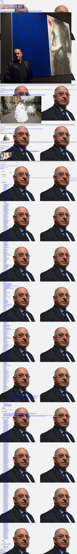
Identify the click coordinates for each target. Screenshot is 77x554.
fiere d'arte (5, 281)
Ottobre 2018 (5, 487)
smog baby (41, 128)
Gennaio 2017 (5, 502)
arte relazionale (5, 239)
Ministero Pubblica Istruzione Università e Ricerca (38, 89)
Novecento (5, 344)
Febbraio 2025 (5, 432)
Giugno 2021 (5, 464)
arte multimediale (6, 233)
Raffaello (5, 363)
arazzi (4, 198)
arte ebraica (5, 214)
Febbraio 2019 (5, 484)
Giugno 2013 (5, 533)
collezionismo (19, 89)
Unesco (4, 387)
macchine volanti (21, 146)
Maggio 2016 (5, 508)
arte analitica (5, 206)
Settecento (5, 374)
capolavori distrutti (6, 258)
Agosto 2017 (5, 497)
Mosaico (5, 334)
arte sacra (5, 243)
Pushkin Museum (6, 360)
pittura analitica (5, 352)
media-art (5, 323)
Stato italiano (5, 380)
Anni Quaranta (5, 193)
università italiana (6, 388)
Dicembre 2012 (5, 538)
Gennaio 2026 (5, 424)
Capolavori (15, 89)
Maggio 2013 (5, 534)
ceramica (5, 262)
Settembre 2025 (5, 427)
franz (11, 165)
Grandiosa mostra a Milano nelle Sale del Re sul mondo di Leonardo (14, 133)
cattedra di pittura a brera (71, 89)
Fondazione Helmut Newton (7, 284)
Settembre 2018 (5, 488)
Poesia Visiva (5, 354)
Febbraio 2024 (5, 441)
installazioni (15, 128)
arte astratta (5, 207)
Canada (4, 257)
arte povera (5, 238)
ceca (10, 165)
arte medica (5, 229)
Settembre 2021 (5, 462)
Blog (2, 2)
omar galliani (16, 90)
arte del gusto (5, 211)
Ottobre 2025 (5, 426)
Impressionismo (5, 301)
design (4, 271)
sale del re (26, 146)
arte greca (5, 225)
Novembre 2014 (6, 521)
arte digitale (5, 212)
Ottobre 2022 (5, 452)
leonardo (17, 146)
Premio (4, 359)
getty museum (5, 295)
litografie (5, 313)
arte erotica (5, 216)
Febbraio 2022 (5, 458)
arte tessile (5, 246)
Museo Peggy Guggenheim (7, 338)
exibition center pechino (30, 128)
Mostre (46, 89)
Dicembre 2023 (5, 442)
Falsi (4, 278)
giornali (4, 296)
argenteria (6, 203)
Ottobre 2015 (5, 513)
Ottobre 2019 (5, 478)
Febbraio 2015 (5, 519)
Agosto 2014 (5, 523)
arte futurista (5, 223)
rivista (4, 367)
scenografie (21, 128)
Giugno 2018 (5, 490)
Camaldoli (5, 256)
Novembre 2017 (6, 495)
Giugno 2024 (5, 438)
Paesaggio (5, 348)
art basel (5, 201)
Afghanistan (5, 185)
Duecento (5, 274)
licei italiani (5, 312)
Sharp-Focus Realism (6, 375)
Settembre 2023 (5, 444)
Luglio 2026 (5, 420)
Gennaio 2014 (5, 528)
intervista (5, 303)
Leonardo (5, 308)
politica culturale (49, 89)
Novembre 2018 (6, 486)
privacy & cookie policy (3, 550)
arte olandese (5, 234)
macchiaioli (5, 316)
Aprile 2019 (5, 483)
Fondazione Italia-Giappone (7, 285)
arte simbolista (5, 244)
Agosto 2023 (5, 445)
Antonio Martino (6, 403)
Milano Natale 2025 (6, 326)
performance (18, 128)
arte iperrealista (5, 227)
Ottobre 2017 (5, 496)
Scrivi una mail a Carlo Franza (72, 180)
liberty (4, 309)
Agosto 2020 (5, 471)
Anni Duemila (10, 89)
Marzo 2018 (5, 492)
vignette (5, 391)
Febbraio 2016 (5, 510)
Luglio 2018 (5, 489)
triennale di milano (6, 386)
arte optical (5, 235)
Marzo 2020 (5, 475)
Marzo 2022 (5, 457)
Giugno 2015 (5, 516)
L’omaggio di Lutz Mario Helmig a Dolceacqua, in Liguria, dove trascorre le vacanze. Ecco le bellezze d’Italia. (20, 395)
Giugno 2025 (5, 429)
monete (4, 332)
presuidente (16, 165)
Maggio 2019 (5, 482)
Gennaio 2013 (5, 537)
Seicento (5, 371)
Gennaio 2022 (5, 459)
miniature (5, 327)
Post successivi (2, 168)
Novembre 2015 (6, 512)
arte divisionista (5, 213)
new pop (5, 342)
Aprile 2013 (5, 535)
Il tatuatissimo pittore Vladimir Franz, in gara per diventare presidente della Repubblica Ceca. (19, 151)
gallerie (4, 293)
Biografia (3, 3)
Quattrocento (5, 361)
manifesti (5, 320)
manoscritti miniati (6, 321)
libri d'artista (30, 89)
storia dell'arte (5, 381)
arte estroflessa (5, 217)
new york (5, 343)
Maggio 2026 (5, 421)
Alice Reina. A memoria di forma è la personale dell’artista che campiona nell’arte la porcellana (16, 414)
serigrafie (5, 373)
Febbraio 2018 (5, 493)
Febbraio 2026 (5, 423)
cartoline (5, 260)
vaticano (5, 389)
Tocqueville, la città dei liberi (7, 406)
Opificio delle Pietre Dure (7, 346)
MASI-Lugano (5, 322)
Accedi (4, 545)
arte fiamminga (5, 220)
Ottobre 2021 (5, 461)
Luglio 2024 (5, 437)
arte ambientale (5, 205)
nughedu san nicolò (6, 345)
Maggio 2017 (5, 499)
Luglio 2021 (5, 463)
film (4, 282)
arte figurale (5, 221)
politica (13, 165)
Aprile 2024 (5, 439)
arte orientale (5, 236)
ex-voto (4, 276)
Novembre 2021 (6, 460)
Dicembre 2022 (5, 451)
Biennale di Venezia (6, 253)
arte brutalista (5, 208)
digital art (5, 272)
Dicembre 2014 (5, 520)
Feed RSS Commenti (7, 552)
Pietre (4, 351)
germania (5, 294)
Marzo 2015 (5, 518)
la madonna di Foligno (6, 306)
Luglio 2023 (5, 446)
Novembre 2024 (6, 434)
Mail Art (5, 319)
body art (5, 254)
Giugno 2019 (5, 481)
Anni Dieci (5, 190)
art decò (5, 202)
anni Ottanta (5, 192)
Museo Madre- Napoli (6, 337)
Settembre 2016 (5, 505)
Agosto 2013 (5, 532)
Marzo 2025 (5, 431)
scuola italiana (5, 370)
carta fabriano (5, 259)
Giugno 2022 (5, 455)
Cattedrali (5, 261)
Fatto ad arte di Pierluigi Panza (7, 404)
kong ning (34, 128)
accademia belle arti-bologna (57, 89)
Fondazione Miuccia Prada (7, 287)
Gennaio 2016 (5, 511)
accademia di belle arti (5, 89)
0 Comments (2, 129)
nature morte (5, 341)
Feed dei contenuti (6, 546)
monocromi (5, 333)
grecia (4, 299)
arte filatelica (5, 222)
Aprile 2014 (5, 526)
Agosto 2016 (5, 506)
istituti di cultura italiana (7, 304)
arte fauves (5, 219)
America (5, 187)
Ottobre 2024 (5, 435)
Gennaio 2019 (5, 485)
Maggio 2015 (5, 517)
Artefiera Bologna (6, 247)
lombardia (5, 314)
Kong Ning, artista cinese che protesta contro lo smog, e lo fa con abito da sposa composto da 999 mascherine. (22, 94)
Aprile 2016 (5, 509)
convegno (5, 268)
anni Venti (5, 196)
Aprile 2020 (5, 474)
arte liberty (5, 228)
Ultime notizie (6, 399)
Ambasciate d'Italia (6, 186)
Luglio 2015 (5, 515)
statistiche (5, 379)
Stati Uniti (5, 378)
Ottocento (5, 347)
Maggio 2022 (5, 456)
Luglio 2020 (5, 472)
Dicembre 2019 (5, 477)
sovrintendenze (5, 377)
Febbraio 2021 (5, 467)
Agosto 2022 (5, 454)
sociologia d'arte (6, 376)
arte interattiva (5, 226)
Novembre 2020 (6, 469)
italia (4, 305)
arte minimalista (5, 232)
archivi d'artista (5, 200)
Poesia (4, 353)
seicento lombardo (6, 372)
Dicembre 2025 (5, 425)
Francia (4, 289)
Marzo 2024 (5, 440)
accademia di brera (63, 89)
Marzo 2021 (5, 466)
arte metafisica (5, 230)
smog (39, 128)
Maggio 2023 (5, 447)
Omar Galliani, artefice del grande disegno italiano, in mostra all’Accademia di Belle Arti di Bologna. (21, 11)
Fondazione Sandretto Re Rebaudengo (8, 288)
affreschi (5, 184)
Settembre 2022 (5, 453)
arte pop (5, 237)
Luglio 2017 (5, 498)
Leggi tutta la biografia (73, 179)
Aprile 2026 (5, 422)
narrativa (5, 339)
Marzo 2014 (5, 527)
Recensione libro (6, 364)
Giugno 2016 (5, 507)
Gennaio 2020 (5, 476)
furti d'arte (5, 291)
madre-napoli (5, 318)
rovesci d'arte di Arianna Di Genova (8, 409)
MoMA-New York (6, 331)
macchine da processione (7, 317)
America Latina (5, 188)
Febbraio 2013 (5, 536)
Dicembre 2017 (5, 494)
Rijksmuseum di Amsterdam (7, 365)
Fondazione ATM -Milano (7, 283)
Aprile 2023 (5, 448)
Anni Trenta (5, 195)
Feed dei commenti (6, 547)
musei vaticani (5, 336)
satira (4, 368)
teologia (5, 384)
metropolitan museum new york (8, 325)
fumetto (4, 290)
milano (24, 146)
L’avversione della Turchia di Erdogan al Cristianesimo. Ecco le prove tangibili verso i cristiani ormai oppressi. (23, 396)
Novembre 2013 (6, 530)
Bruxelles (5, 255)
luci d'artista (5, 315)
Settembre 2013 (5, 531)
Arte (13, 89)
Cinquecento (5, 264)
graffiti (4, 297)
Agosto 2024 (5, 436)
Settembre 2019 (5, 479)
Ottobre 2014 (5, 522)
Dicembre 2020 (5, 468)
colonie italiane (5, 267)
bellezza (5, 251)
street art (5, 382)
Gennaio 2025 (5, 433)
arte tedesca (5, 245)
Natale (4, 340)
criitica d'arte (22, 89)
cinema (4, 263)
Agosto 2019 (5, 480)
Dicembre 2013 (5, 529)
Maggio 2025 (5, 430)
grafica (4, 298)
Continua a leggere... (3, 127)
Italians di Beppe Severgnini (7, 405)
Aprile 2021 (5, 465)
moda (4, 330)
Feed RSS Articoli (2, 552)
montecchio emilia (12, 90)
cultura (25, 89)
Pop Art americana (6, 357)
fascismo (5, 279)
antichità (5, 197)
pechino (37, 128)
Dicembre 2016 (5, 503)
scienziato (29, 146)
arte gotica (5, 224)
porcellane (5, 358)
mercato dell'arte (6, 324)
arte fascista (5, 218)
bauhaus (5, 250)
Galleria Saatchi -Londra (7, 292)
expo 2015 (5, 277)
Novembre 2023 (6, 443)
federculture (5, 280)
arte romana (5, 241)
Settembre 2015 (5, 514)
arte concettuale (5, 209)
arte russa (5, 242)
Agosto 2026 (5, 419)
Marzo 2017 (5, 501)
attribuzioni (5, 249)
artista (66, 89)
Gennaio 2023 (5, 450)
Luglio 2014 (5, 524)
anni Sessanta (5, 194)
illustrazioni (5, 300)
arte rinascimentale (6, 240)
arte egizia (5, 215)
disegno (27, 89)
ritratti (4, 366)
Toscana (5, 385)
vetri (4, 390)
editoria (4, 275)
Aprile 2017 (5, 500)
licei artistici (5, 311)
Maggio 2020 (5, 473)
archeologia (5, 199)
